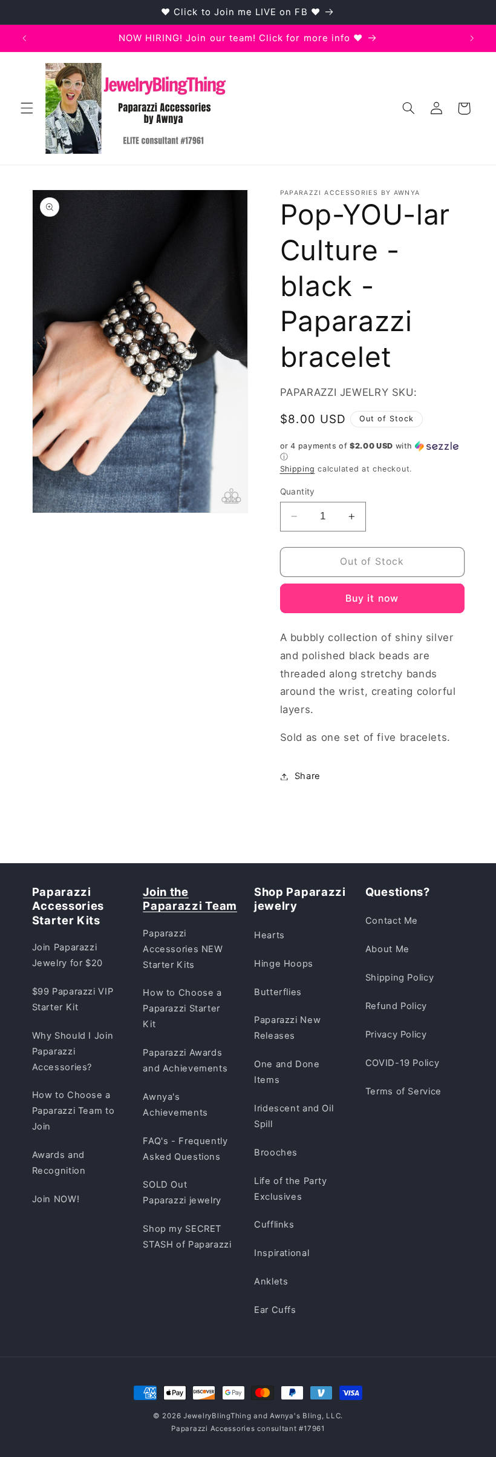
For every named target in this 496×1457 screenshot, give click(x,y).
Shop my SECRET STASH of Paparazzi (187, 1236)
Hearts (269, 935)
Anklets (271, 1281)
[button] (27, 108)
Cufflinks (274, 1224)
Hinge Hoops (283, 963)
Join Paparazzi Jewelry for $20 (67, 955)
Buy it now (372, 598)
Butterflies (278, 992)
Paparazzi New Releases (287, 1028)
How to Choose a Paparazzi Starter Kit (182, 1008)
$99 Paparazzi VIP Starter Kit (73, 999)
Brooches (276, 1152)
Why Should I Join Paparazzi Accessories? (73, 1051)
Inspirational (281, 1253)
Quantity (297, 491)
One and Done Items (287, 1072)
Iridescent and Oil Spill (293, 1116)
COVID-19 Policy (402, 1062)
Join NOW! (56, 1199)
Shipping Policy (399, 977)
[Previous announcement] (24, 38)
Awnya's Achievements (175, 1104)
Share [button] (308, 776)
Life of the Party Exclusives (290, 1189)
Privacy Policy (396, 1034)
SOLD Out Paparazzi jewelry (182, 1192)
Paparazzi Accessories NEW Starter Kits (183, 949)
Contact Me (391, 920)
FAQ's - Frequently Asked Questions (185, 1149)
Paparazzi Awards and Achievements (185, 1060)
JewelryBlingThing (217, 1416)
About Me (387, 949)
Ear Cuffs (275, 1309)
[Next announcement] (471, 38)
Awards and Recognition (59, 1162)
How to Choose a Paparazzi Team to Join (73, 1111)
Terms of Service (403, 1091)
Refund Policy (396, 1006)
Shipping (297, 468)
